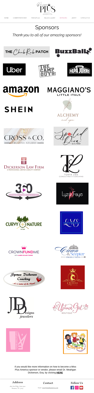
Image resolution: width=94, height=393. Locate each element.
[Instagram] (77, 387)
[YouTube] (81, 387)
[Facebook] (72, 387)
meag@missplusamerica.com (50, 388)
